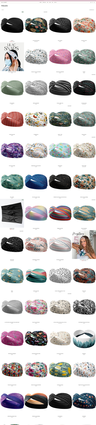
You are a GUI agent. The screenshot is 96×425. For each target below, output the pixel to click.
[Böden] (12, 276)
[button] (40, 2)
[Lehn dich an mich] (84, 25)
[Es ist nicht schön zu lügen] (36, 182)
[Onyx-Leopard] (60, 25)
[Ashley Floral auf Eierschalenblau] (36, 369)
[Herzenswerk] (12, 244)
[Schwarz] (12, 25)
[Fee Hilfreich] (84, 401)
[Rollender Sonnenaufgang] (36, 401)
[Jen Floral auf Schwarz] (36, 25)
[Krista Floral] (84, 276)
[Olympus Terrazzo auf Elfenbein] (36, 56)
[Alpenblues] (84, 338)
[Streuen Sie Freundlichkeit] (60, 56)
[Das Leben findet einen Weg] (36, 338)
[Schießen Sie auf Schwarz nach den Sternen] (60, 182)
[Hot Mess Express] (84, 88)
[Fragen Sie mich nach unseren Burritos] (84, 369)
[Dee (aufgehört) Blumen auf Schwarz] (84, 307)
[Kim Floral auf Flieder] (12, 150)
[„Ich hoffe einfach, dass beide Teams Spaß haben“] (12, 307)
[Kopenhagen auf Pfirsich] (36, 244)
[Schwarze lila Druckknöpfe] (12, 56)
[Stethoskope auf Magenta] (12, 338)
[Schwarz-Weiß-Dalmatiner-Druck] (60, 276)
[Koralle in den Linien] (12, 119)
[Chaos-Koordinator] (84, 213)
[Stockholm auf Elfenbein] (60, 244)
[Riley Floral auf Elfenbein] (36, 307)
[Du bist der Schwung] (60, 369)
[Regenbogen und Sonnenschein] (36, 150)
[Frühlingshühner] (36, 119)
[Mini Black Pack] (12, 213)
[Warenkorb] (94, 2)
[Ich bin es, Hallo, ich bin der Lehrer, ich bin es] (60, 307)
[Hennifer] (84, 56)
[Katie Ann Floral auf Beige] (84, 182)
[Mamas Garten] (84, 119)
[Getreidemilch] (60, 150)
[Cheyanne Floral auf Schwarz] (12, 369)
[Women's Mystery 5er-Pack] (84, 244)
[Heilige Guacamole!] (60, 213)
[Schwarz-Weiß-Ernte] (60, 88)
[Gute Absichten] (60, 401)
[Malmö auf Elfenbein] (36, 88)
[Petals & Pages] (84, 150)
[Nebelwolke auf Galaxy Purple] (12, 401)
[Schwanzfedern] (12, 88)
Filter (3, 9)
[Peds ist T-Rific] (60, 119)
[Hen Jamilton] (12, 182)
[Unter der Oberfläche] (36, 213)
